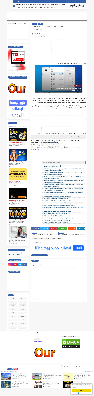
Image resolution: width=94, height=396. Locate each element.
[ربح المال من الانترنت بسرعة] (47, 369)
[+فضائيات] (33, 369)
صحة (13, 323)
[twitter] (16, 1)
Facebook (44, 4)
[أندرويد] (78, 369)
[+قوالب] (59, 369)
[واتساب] (19, 369)
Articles (35, 7)
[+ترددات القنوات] (36, 369)
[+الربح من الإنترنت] (54, 369)
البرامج (22, 309)
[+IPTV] (40, 369)
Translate (19, 254)
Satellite (63, 4)
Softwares (53, 7)
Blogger (23, 7)
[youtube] (18, 1)
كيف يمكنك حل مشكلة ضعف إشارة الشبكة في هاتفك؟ (56, 222)
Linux (32, 7)
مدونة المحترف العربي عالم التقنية (80, 366)
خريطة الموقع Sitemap (49, 1)
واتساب (53, 238)
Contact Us (57, 1)
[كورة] (24, 369)
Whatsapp (39, 4)
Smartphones (33, 4)
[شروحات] (76, 369)
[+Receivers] (45, 369)
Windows (28, 7)
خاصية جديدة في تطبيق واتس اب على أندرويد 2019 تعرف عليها (57, 213)
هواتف (47, 238)
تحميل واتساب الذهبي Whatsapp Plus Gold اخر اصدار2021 (56, 198)
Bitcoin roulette (38, 341)
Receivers (23, 305)
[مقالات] (73, 369)
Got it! (81, 390)
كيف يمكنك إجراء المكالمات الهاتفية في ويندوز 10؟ (54, 215)
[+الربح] (52, 369)
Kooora (48, 4)
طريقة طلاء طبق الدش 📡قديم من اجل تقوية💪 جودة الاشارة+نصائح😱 (59, 205)
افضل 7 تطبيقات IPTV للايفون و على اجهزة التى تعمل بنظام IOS (57, 200)
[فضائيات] (31, 369)
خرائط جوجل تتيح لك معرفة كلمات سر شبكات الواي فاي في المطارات (59, 218)
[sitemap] (8, 369)
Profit (18, 7)
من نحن (67, 1)
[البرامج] (83, 369)
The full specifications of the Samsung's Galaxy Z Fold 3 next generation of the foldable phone (64, 203)
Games (27, 4)
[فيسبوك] (22, 369)
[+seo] (64, 369)
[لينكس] (71, 369)
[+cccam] (43, 369)
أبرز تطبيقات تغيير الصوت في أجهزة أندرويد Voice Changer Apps (57, 220)
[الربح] (50, 369)
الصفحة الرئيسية (40, 1)
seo (13, 316)
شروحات (34, 23)
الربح (13, 309)
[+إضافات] (61, 369)
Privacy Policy (73, 1)
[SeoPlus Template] (62, 366)
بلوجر (13, 327)
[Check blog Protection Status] (71, 348)
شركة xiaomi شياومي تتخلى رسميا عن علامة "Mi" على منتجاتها (57, 196)
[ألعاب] (80, 369)
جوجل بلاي (49, 146)
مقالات (40, 23)
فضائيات (13, 298)
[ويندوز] (69, 369)
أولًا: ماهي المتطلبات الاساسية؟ (38, 36)
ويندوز (59, 238)
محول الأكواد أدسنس (81, 1)
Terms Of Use (63, 1)
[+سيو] (66, 369)
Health (52, 4)
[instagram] (21, 1)
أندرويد (53, 142)
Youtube (23, 4)
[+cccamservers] (38, 369)
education (18, 4)
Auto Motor (57, 4)
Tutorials (40, 7)
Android (44, 7)
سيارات (22, 327)
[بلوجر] (57, 369)
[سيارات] (29, 369)
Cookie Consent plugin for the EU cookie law (81, 393)
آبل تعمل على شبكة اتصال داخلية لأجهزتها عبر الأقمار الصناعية (57, 211)
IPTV (13, 312)
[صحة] (26, 369)
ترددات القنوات (22, 302)
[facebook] (14, 1)
